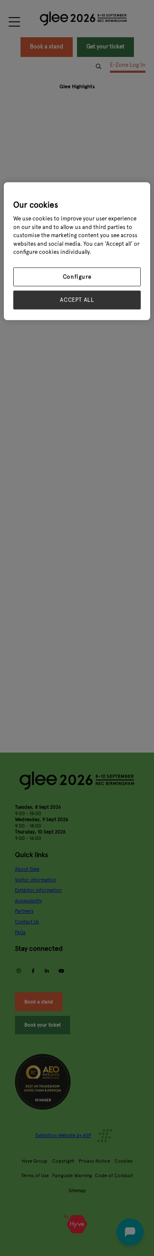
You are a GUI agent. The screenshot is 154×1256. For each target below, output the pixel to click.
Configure (77, 277)
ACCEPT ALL (77, 300)
